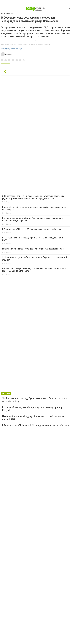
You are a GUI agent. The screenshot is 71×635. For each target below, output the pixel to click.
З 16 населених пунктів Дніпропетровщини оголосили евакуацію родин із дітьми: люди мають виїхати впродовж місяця (33, 197)
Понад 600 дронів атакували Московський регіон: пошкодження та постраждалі (34, 208)
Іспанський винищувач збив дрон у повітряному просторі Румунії (33, 248)
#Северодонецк (5, 49)
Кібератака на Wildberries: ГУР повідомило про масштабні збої (31, 229)
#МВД (13, 49)
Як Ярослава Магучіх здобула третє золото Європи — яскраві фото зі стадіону (34, 258)
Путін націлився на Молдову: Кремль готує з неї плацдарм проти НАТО (32, 239)
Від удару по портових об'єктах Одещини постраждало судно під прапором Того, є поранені (32, 219)
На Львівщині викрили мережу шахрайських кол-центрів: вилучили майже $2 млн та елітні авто (34, 269)
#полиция (19, 49)
